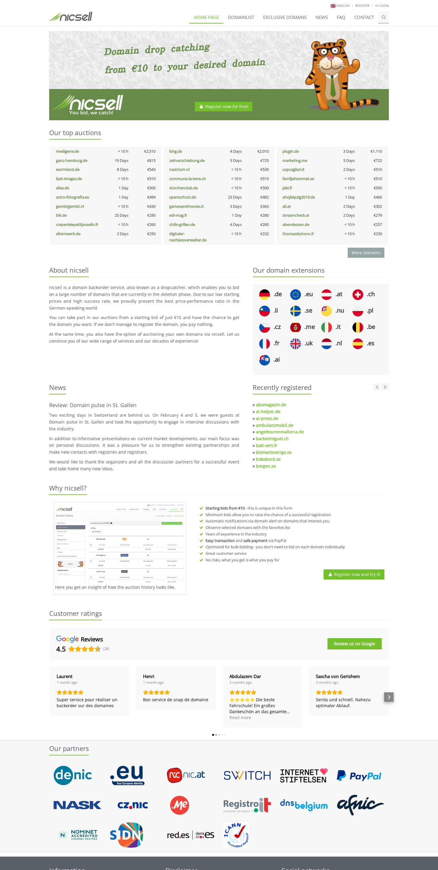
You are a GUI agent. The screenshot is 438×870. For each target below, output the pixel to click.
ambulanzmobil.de (274, 425)
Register (362, 5)
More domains (366, 252)
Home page (206, 17)
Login (383, 5)
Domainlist (241, 17)
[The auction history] (120, 544)
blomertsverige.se (274, 452)
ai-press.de (267, 418)
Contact (364, 17)
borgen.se (266, 466)
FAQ (341, 17)
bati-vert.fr (266, 445)
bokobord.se (268, 459)
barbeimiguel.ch (272, 438)
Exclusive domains (285, 17)
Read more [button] (240, 717)
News (322, 17)
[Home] (70, 19)
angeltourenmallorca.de (280, 432)
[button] (49, 697)
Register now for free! (226, 106)
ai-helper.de (268, 411)
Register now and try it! (356, 574)
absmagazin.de (271, 404)
